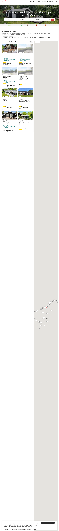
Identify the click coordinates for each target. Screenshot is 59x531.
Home (3, 27)
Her (31, 526)
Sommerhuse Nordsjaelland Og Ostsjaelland (26, 27)
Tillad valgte (48, 525)
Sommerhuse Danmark (8, 27)
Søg (52, 19)
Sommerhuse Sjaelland (15, 27)
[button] (44, 325)
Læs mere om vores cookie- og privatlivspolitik (11, 526)
